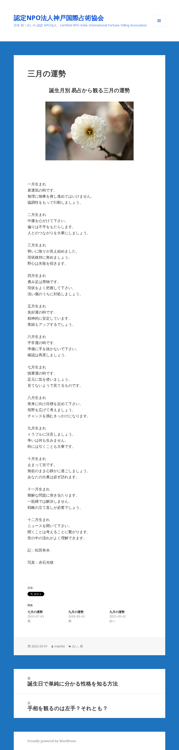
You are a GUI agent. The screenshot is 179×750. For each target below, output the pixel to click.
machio (60, 646)
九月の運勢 (76, 612)
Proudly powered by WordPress (52, 741)
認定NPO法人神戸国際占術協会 (62, 17)
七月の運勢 (35, 612)
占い (75, 646)
